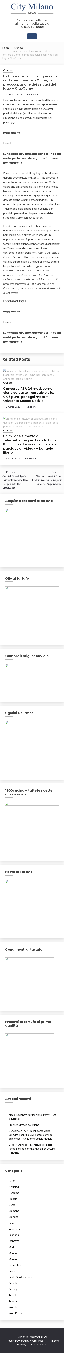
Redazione (33, 94)
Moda (12, 1247)
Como (12, 1204)
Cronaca (8, 70)
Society (13, 1283)
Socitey (13, 1289)
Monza (13, 1259)
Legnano (14, 1234)
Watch (13, 1307)
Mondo (13, 1253)
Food (11, 1222)
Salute (12, 1271)
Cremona (14, 1210)
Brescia (13, 1198)
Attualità (14, 1186)
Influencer (14, 1229)
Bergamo (14, 1192)
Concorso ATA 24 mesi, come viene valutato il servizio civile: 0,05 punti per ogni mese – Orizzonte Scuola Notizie (28, 394)
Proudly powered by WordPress (25, 1340)
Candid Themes (37, 1344)
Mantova (14, 1240)
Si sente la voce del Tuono (24, 1124)
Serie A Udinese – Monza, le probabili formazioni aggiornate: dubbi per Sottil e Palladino (32, 1148)
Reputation (15, 1264)
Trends (13, 1301)
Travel (12, 1295)
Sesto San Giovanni (20, 1277)
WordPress (15, 1313)
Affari (12, 1180)
